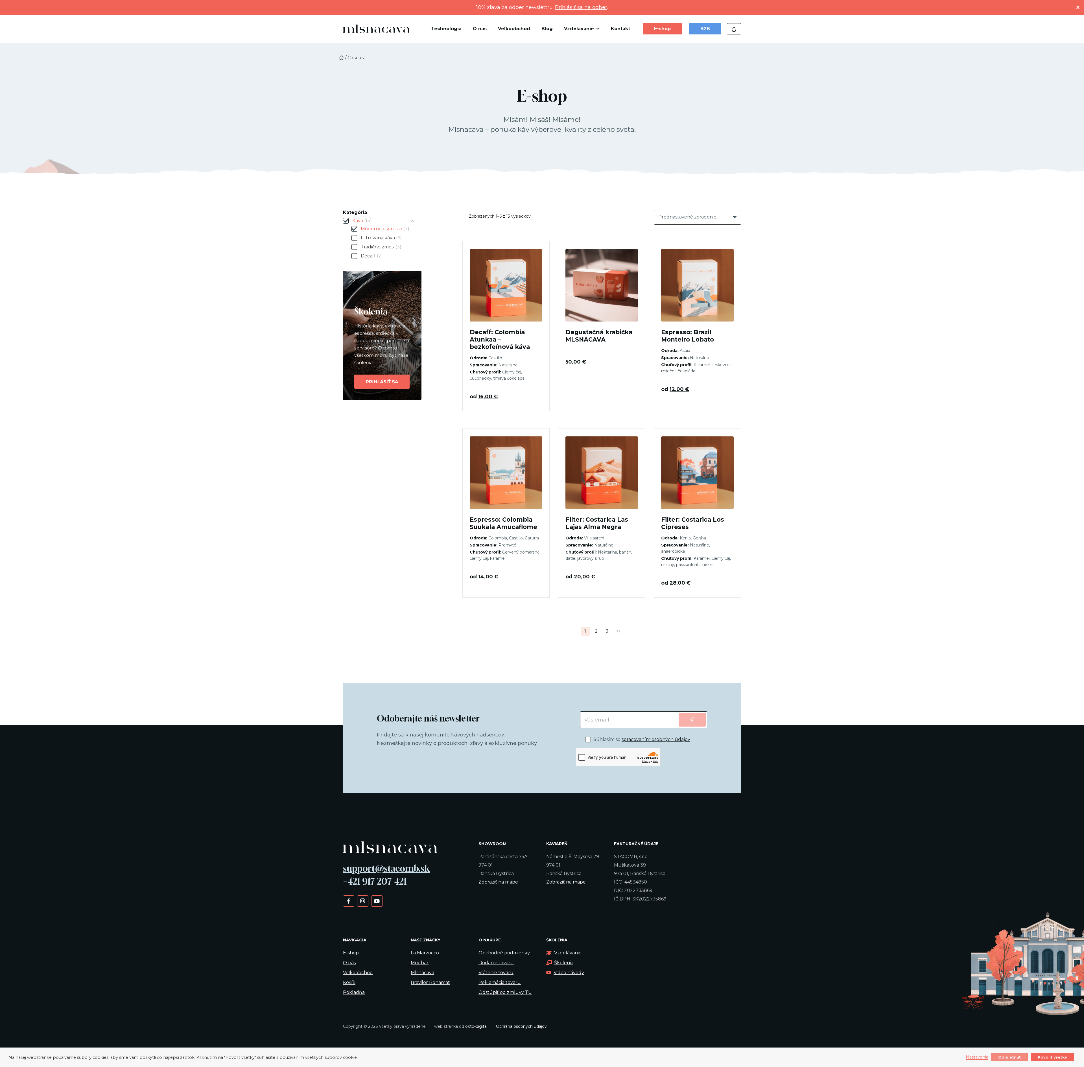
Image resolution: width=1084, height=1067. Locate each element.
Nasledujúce (618, 631)
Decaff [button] (372, 256)
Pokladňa (354, 992)
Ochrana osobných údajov (522, 1026)
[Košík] (734, 28)
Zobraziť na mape (498, 882)
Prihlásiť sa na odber (581, 7)
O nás (349, 962)
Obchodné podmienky (504, 953)
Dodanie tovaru (496, 962)
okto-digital (476, 1026)
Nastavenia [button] (977, 1057)
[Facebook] (348, 900)
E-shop (351, 953)
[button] (597, 29)
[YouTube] (376, 900)
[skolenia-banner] (393, 335)
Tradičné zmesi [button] (381, 247)
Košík (349, 982)
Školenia (563, 962)
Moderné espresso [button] (385, 228)
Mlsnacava (422, 972)
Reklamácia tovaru (499, 982)
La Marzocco (425, 953)
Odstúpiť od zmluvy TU (505, 992)
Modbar (420, 962)
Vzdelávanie (568, 953)
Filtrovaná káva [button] (381, 237)
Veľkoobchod (358, 972)
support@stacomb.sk (386, 868)
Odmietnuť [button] (1009, 1057)
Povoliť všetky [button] (1052, 1057)
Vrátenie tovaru (495, 972)
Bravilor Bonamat (430, 982)
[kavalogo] (376, 29)
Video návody (569, 972)
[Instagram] (362, 900)
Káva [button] (362, 220)
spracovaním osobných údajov (656, 739)
